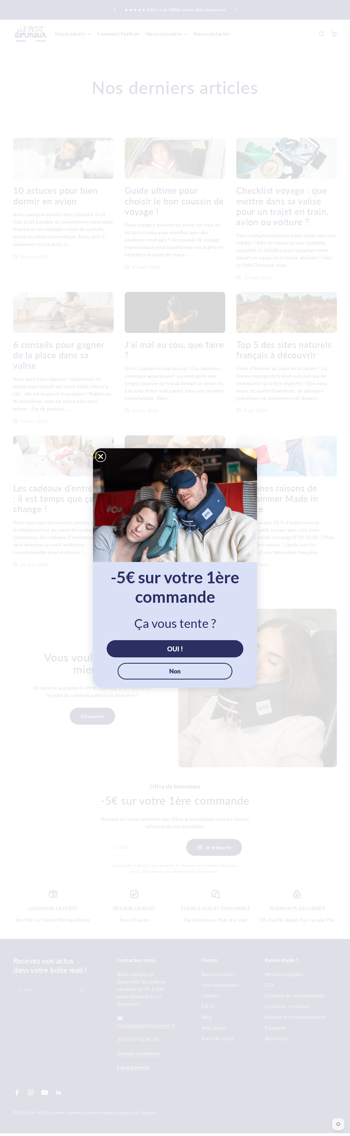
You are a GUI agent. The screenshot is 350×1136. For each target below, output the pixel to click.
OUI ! (175, 649)
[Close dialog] (101, 456)
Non (175, 671)
